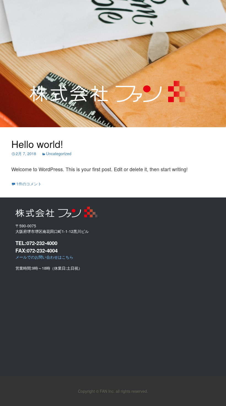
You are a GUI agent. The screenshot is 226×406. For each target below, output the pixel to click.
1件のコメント (29, 183)
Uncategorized (58, 153)
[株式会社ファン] (113, 85)
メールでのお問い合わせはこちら (44, 257)
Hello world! (37, 144)
